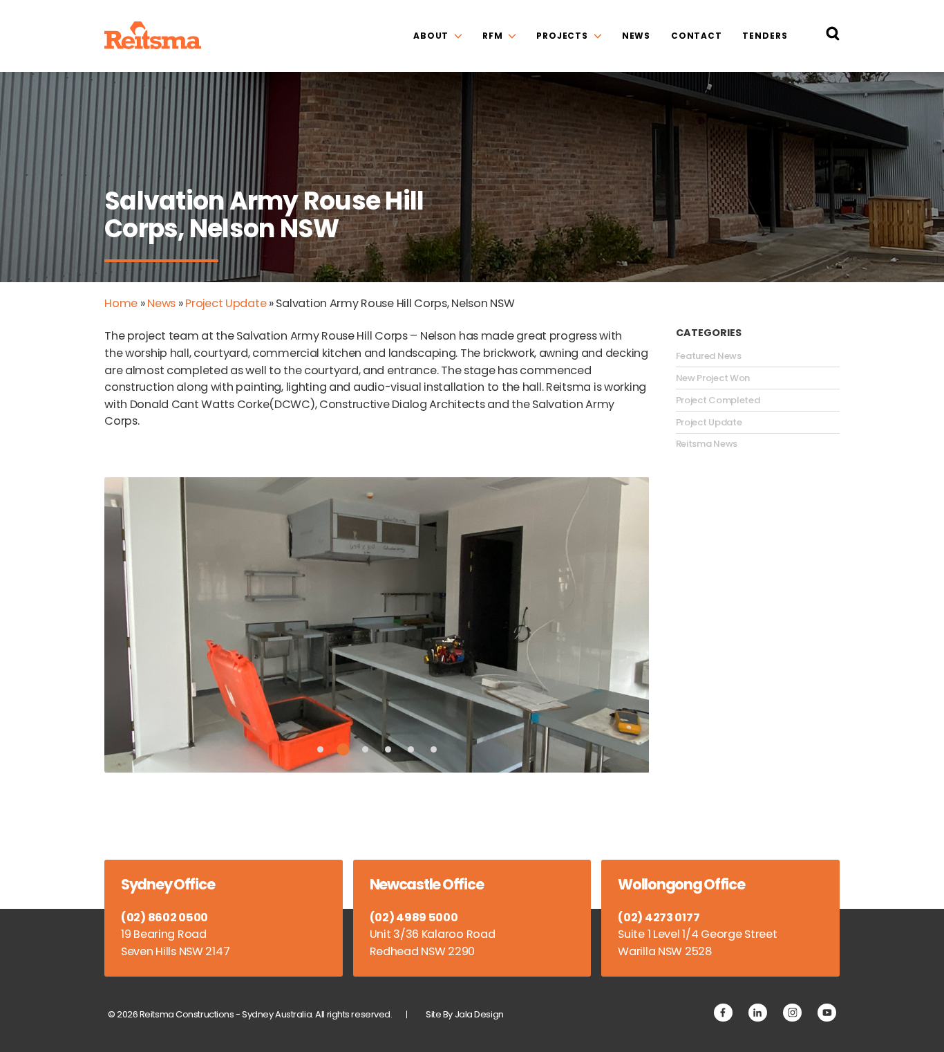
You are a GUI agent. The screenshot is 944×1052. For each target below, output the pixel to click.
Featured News (709, 356)
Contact (696, 35)
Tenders (764, 35)
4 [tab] (388, 749)
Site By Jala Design (465, 1014)
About (431, 35)
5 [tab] (411, 749)
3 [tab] (365, 749)
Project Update (225, 303)
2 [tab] (343, 749)
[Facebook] (723, 1013)
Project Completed (718, 400)
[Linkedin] (757, 1013)
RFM (492, 35)
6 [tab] (434, 749)
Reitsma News (706, 444)
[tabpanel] (377, 624)
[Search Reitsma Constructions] (833, 36)
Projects (562, 35)
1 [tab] (320, 749)
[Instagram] (792, 1013)
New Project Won (713, 378)
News (636, 35)
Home (121, 303)
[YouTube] (827, 1013)
